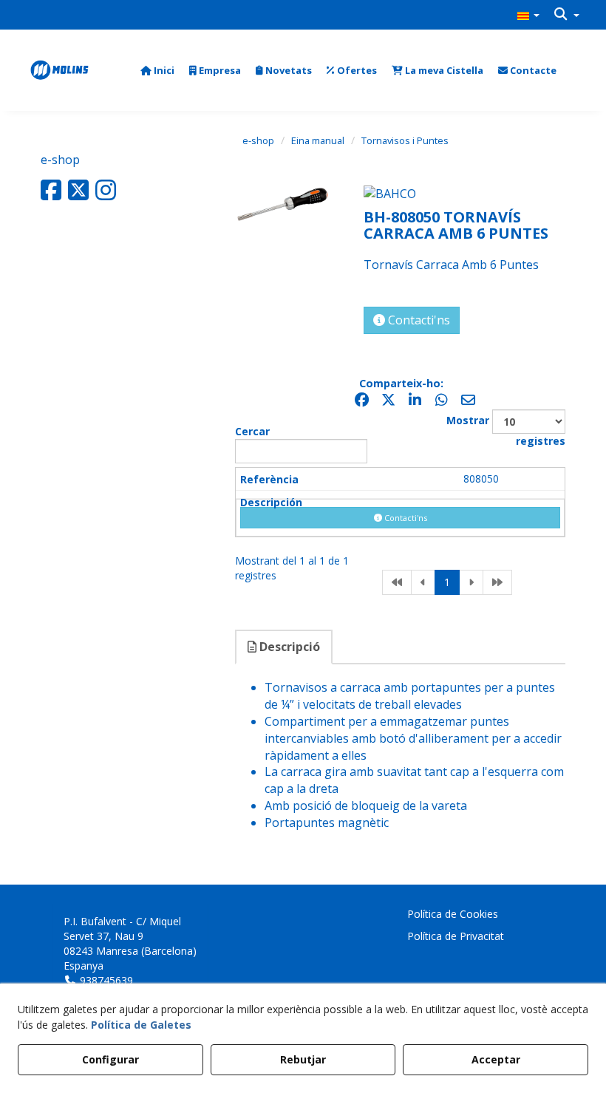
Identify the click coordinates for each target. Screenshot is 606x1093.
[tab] (284, 647)
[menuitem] (528, 15)
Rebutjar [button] (303, 1059)
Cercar (252, 431)
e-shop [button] (60, 159)
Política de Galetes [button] (141, 1025)
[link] (397, 582)
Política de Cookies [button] (452, 914)
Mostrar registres (505, 430)
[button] (528, 15)
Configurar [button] (110, 1059)
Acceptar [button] (495, 1059)
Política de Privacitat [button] (455, 936)
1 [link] (447, 582)
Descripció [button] (288, 647)
